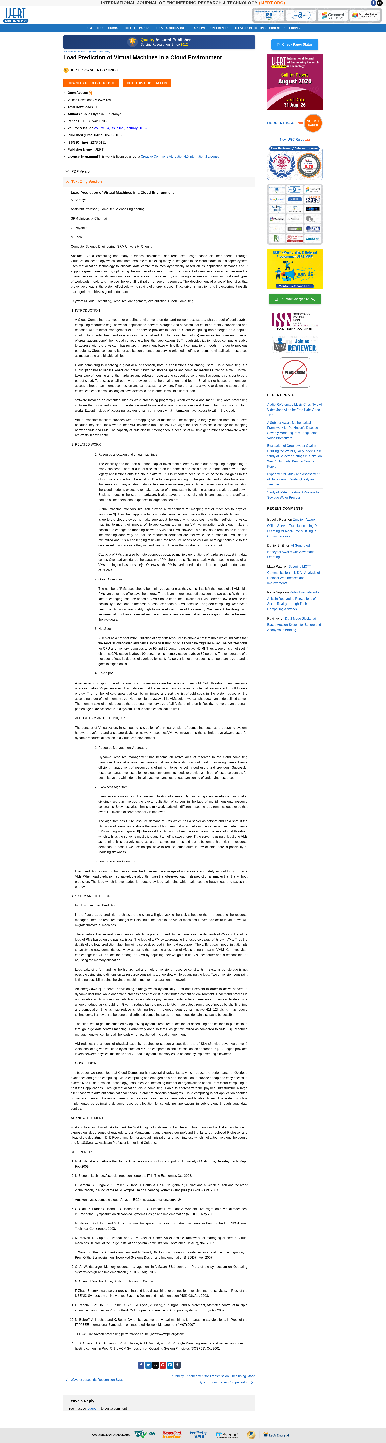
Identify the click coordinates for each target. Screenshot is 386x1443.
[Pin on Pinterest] (163, 1365)
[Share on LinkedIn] (170, 1365)
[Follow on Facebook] (373, 3)
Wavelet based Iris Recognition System (98, 1379)
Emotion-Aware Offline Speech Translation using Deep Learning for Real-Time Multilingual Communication (294, 528)
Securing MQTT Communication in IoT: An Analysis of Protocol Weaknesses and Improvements (293, 575)
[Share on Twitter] (148, 1365)
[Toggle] (67, 171)
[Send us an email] (380, 3)
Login (293, 28)
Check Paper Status (297, 44)
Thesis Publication (249, 28)
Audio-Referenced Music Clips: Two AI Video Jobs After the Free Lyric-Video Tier (294, 410)
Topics (158, 28)
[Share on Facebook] (141, 1365)
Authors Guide (177, 28)
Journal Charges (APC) (297, 299)
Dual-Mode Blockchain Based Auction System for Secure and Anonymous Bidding (294, 624)
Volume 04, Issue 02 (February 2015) (86, 51)
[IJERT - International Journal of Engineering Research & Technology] (16, 15)
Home (90, 28)
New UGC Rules (292, 139)
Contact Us (277, 28)
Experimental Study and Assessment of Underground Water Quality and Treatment (293, 479)
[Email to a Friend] (155, 1365)
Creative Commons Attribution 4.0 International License (180, 156)
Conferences (219, 28)
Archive (200, 28)
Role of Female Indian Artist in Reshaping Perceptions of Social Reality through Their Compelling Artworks (294, 601)
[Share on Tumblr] (177, 1365)
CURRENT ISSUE (282, 123)
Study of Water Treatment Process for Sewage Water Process (293, 495)
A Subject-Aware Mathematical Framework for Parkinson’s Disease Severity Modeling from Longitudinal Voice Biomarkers (292, 430)
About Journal (107, 28)
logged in (93, 1408)
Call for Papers (137, 28)
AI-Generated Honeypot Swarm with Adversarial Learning (291, 551)
